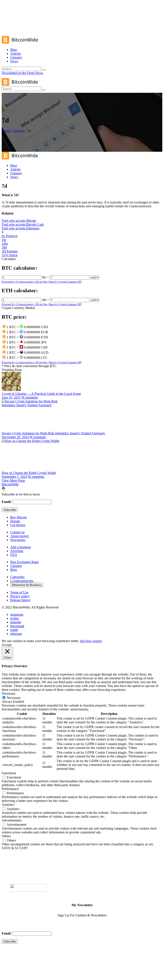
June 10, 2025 (11, 397)
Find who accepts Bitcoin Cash (23, 224)
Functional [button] (9, 773)
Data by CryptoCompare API (64, 281)
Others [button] (6, 836)
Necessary (14, 698)
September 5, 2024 (14, 476)
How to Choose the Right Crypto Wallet (29, 473)
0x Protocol (9, 236)
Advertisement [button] (11, 820)
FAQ (13, 555)
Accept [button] (6, 645)
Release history (20, 600)
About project (19, 536)
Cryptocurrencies (21, 580)
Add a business (20, 547)
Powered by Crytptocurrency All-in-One (25, 281)
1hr (4, 240)
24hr (5, 243)
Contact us (17, 532)
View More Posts (13, 480)
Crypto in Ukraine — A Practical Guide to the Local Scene (41, 393)
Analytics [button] (8, 804)
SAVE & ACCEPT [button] (15, 848)
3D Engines (10, 251)
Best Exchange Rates (24, 562)
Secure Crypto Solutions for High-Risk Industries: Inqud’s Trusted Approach (53, 433)
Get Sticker (17, 525)
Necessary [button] (9, 693)
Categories (17, 577)
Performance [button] (10, 789)
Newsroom (17, 540)
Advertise (16, 551)
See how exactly (91, 641)
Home (6, 131)
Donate (15, 521)
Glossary (19, 131)
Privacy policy (20, 596)
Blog (13, 569)
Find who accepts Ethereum (20, 228)
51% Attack (10, 255)
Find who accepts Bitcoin (19, 220)
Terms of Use (19, 592)
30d (4, 247)
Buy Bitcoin (18, 517)
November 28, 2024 (15, 437)
